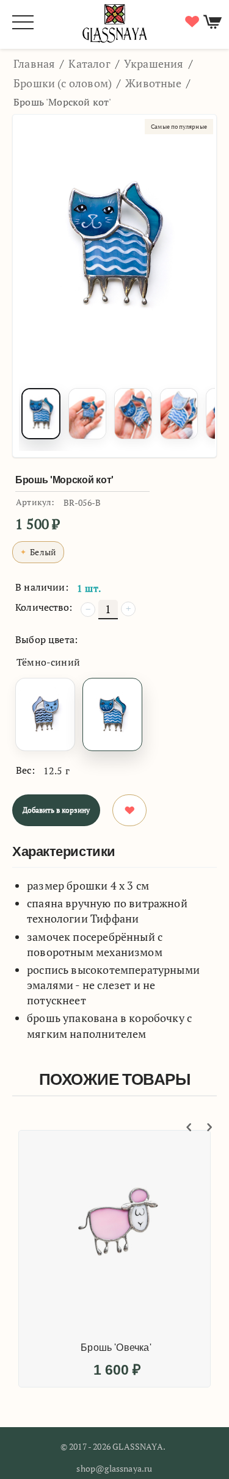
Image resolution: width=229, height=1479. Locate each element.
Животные (153, 83)
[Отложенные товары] (190, 21)
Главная (34, 63)
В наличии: (41, 587)
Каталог (89, 63)
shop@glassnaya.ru (114, 1468)
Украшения (154, 63)
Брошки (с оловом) (62, 83)
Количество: (43, 607)
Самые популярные (179, 127)
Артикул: (35, 502)
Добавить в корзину (56, 810)
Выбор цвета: (46, 639)
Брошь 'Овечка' (116, 1347)
